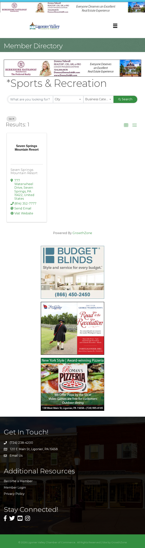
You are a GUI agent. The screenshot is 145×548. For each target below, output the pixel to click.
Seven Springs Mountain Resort (24, 171)
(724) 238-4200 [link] (21, 442)
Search (127, 99)
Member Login (15, 487)
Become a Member (18, 481)
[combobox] (68, 99)
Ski (10, 118)
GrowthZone (82, 233)
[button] (126, 125)
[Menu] (115, 26)
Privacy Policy (14, 494)
